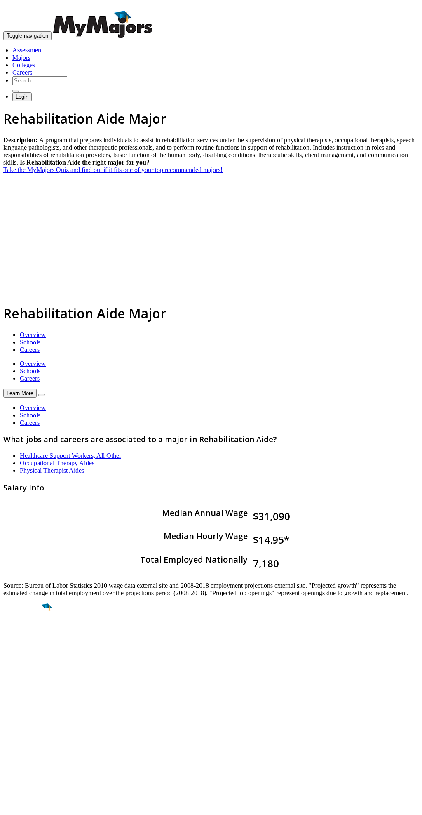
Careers (22, 72)
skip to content (402, 6)
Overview (33, 334)
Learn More (20, 393)
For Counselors (23, 726)
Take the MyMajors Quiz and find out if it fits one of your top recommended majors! (113, 169)
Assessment (27, 50)
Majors (21, 57)
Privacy (34, 804)
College (25, 653)
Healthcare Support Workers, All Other (70, 455)
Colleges (23, 64)
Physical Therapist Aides (52, 470)
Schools (30, 342)
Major (22, 635)
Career (24, 671)
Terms (11, 804)
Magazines (17, 740)
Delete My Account (28, 748)
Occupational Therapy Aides (57, 462)
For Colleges (20, 733)
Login (22, 97)
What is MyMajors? (29, 718)
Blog (9, 755)
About (13, 702)
